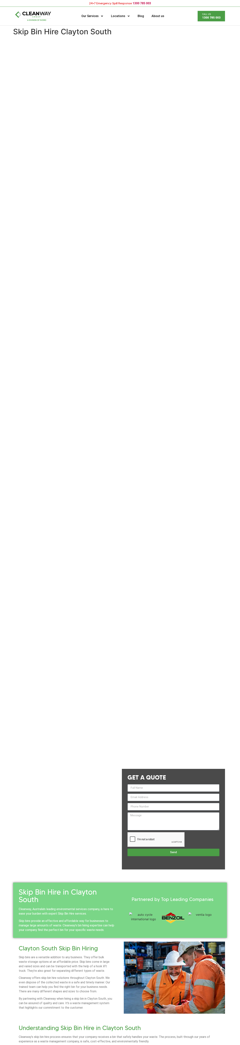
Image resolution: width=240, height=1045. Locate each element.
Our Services (90, 16)
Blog (141, 16)
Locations (118, 16)
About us (158, 16)
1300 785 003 (142, 3)
